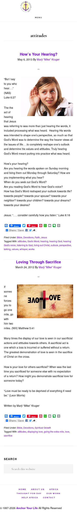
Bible (19, 237)
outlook (54, 245)
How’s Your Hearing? (38, 54)
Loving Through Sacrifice (38, 261)
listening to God (25, 245)
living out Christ (42, 245)
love (67, 431)
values (15, 249)
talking (7, 249)
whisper (23, 249)
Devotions (28, 237)
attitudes (22, 241)
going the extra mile (54, 431)
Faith (37, 237)
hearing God (55, 241)
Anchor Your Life (38, 7)
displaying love (35, 431)
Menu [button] (38, 17)
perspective (65, 245)
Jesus (44, 237)
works (32, 249)
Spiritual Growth (43, 427)
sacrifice (8, 435)
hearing (44, 241)
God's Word (33, 241)
